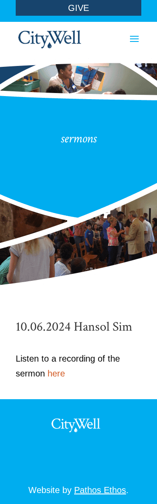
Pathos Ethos (100, 490)
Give (78, 8)
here (56, 373)
